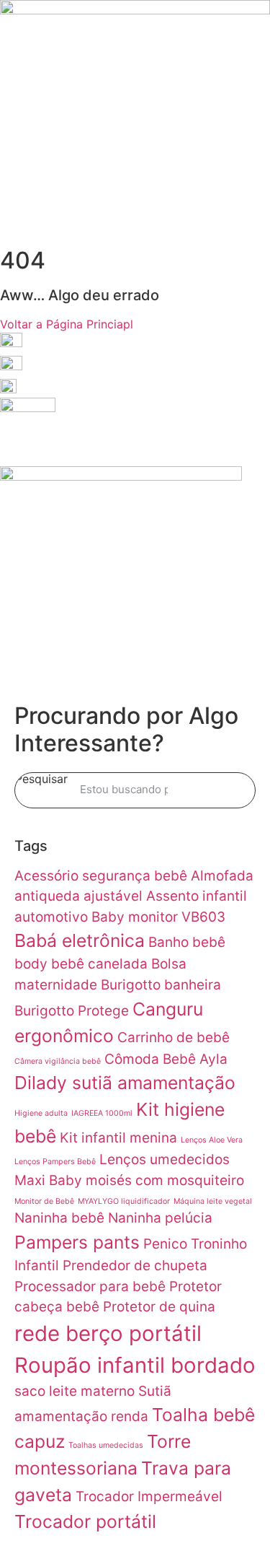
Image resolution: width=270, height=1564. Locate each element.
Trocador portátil (85, 1521)
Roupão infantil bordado (135, 1365)
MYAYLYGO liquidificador (124, 1201)
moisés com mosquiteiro (165, 1180)
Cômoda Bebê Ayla (166, 1059)
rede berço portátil (108, 1333)
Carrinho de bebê (173, 1037)
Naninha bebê (59, 1218)
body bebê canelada (81, 964)
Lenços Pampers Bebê (55, 1161)
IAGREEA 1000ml (101, 1113)
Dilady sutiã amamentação (124, 1082)
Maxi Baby (48, 1180)
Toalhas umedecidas (105, 1445)
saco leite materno (74, 1391)
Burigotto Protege (71, 1010)
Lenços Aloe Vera (212, 1140)
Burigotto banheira (161, 985)
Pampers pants (77, 1242)
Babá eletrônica (79, 940)
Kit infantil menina (118, 1138)
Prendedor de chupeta (135, 1265)
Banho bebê (186, 942)
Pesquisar (41, 779)
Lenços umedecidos (164, 1159)
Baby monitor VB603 (158, 917)
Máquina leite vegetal (213, 1201)
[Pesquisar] (222, 790)
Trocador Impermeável (149, 1496)
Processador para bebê (90, 1286)
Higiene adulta (41, 1113)
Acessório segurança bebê (100, 876)
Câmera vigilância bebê (57, 1061)
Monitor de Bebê (44, 1201)
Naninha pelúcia (160, 1218)
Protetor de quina (159, 1306)
